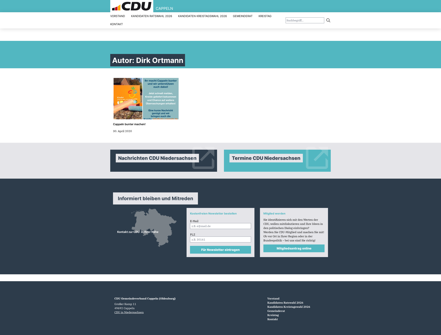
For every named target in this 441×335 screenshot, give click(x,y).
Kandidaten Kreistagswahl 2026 (202, 16)
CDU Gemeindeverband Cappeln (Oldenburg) (145, 298)
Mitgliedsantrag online (294, 248)
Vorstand (117, 16)
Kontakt (116, 24)
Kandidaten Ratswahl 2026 (151, 16)
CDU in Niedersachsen (129, 312)
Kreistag (265, 16)
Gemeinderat (243, 16)
